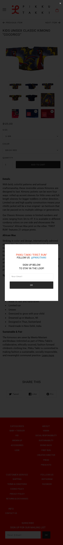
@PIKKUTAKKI (38, 257)
